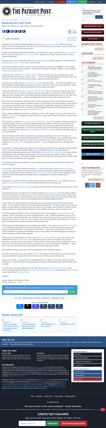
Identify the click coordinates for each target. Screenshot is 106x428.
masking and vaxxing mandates (12, 71)
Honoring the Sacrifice (20, 383)
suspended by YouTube (24, 187)
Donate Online (79, 372)
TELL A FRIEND (61, 2)
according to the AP (16, 142)
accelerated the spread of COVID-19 (31, 109)
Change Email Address (82, 358)
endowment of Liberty (37, 367)
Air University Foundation (16, 386)
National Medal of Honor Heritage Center (40, 381)
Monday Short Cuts (67, 324)
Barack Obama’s (33, 270)
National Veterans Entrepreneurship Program (26, 384)
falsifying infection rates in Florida (13, 62)
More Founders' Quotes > (96, 179)
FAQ (32, 396)
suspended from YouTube (53, 193)
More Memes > (99, 49)
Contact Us (39, 396)
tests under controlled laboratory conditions (41, 130)
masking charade (23, 272)
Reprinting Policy (70, 396)
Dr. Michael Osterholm (63, 213)
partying (69, 270)
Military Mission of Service (43, 379)
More (31, 344)
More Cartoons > (98, 58)
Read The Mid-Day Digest (92, 26)
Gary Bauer (25, 322)
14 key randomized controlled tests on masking (36, 121)
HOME (37, 2)
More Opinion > (98, 118)
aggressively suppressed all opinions (14, 183)
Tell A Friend (92, 39)
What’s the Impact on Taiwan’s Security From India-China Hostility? (11, 327)
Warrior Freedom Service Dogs (37, 383)
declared (34, 75)
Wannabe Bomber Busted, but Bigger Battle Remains (29, 326)
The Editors (63, 322)
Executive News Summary (93, 32)
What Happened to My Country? (48, 325)
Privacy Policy (59, 396)
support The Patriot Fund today (16, 376)
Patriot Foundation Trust (19, 379)
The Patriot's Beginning (93, 123)
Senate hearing (23, 239)
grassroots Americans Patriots (20, 372)
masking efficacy (14, 115)
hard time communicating (51, 44)
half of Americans (70, 52)
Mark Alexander (12, 39)
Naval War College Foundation (34, 386)
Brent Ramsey (6, 322)
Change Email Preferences (83, 361)
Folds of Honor (45, 384)
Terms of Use (48, 396)
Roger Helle (44, 322)
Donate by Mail (79, 375)
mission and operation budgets (50, 372)
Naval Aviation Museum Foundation (56, 386)
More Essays (71, 38)
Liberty (10, 260)
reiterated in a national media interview (31, 91)
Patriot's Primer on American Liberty (93, 130)
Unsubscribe (79, 365)
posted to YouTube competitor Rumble (48, 237)
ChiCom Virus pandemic (31, 54)
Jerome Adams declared (33, 83)
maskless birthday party (47, 270)
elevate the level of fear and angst (56, 152)
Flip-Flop (23, 75)
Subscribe (72, 292)
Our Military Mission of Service (93, 144)
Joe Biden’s (45, 60)
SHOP (100, 2)
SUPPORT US (82, 2)
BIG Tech (59, 181)
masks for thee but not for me (57, 268)
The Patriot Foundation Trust (93, 138)
